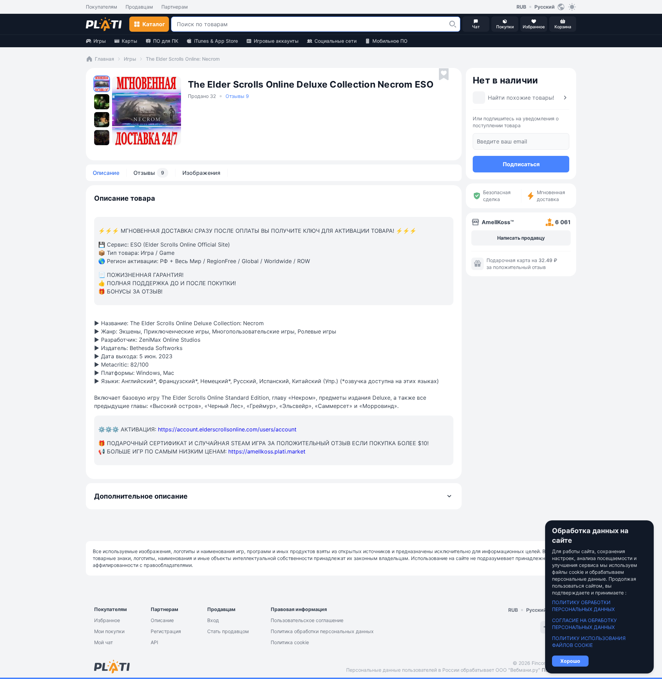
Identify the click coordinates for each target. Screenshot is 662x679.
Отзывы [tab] (148, 172)
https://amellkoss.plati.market (266, 451)
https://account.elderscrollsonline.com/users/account (227, 429)
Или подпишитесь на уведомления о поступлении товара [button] (516, 122)
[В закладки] (444, 74)
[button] (453, 24)
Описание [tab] (106, 172)
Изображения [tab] (201, 172)
